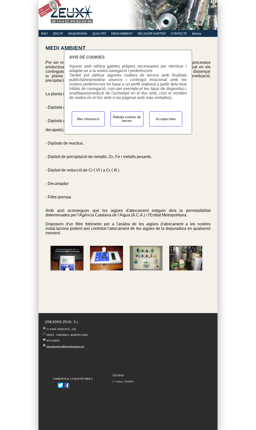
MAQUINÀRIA (77, 33)
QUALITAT (99, 33)
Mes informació (88, 119)
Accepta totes (166, 119)
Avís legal (118, 374)
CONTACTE (179, 33)
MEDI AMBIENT (121, 33)
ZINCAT (58, 33)
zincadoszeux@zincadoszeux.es (65, 346)
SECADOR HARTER (152, 33)
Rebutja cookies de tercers (127, 119)
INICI (44, 33)
